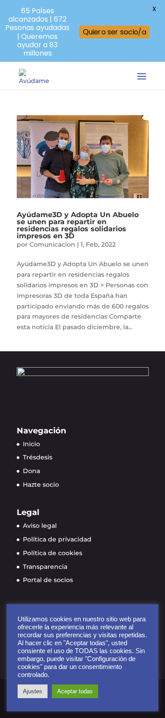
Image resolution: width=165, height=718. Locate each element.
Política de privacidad (57, 539)
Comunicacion (52, 244)
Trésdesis (37, 457)
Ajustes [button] (32, 691)
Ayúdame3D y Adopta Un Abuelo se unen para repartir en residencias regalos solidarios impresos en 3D (78, 225)
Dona (31, 471)
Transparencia (45, 567)
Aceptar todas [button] (75, 691)
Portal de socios (48, 580)
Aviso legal (40, 526)
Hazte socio (41, 485)
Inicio (31, 444)
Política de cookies (52, 553)
